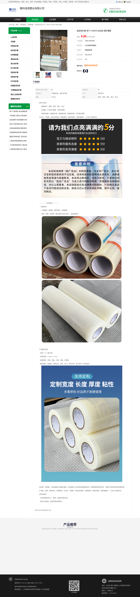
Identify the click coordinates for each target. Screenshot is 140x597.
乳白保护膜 (14, 68)
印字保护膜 (14, 81)
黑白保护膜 (14, 63)
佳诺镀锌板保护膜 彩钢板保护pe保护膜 (19, 132)
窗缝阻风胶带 (15, 99)
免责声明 (33, 589)
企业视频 (52, 19)
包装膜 (13, 41)
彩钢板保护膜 (15, 85)
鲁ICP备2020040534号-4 (35, 583)
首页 (17, 24)
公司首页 (17, 19)
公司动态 (87, 19)
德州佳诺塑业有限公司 (21, 586)
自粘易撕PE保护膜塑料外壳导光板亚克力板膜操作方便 (19, 120)
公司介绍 (70, 19)
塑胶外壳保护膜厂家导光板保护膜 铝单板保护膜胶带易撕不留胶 (19, 136)
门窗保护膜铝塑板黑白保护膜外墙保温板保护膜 (19, 141)
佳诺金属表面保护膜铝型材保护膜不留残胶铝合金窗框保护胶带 (19, 128)
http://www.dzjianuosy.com (43, 510)
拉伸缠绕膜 (14, 55)
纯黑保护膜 (14, 77)
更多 (27, 106)
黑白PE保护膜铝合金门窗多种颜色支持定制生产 (19, 124)
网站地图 (46, 589)
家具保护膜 (14, 50)
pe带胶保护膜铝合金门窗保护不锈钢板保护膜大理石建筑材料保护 (19, 149)
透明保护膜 (14, 59)
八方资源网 (25, 589)
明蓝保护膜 (14, 72)
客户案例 (105, 19)
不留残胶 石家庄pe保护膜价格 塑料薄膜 (19, 115)
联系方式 (122, 19)
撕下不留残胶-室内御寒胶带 (18, 111)
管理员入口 (39, 589)
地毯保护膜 (14, 46)
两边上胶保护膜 (16, 94)
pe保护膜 (30, 24)
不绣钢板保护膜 (16, 90)
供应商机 (35, 19)
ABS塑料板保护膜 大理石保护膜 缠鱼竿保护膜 (19, 145)
